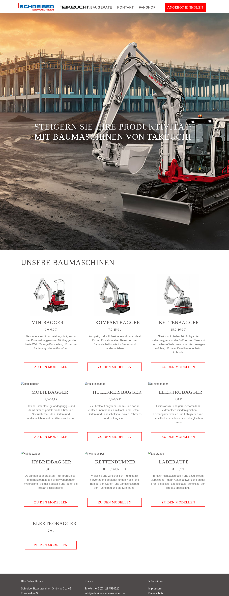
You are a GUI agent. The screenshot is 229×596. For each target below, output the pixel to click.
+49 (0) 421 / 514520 (107, 590)
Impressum (154, 590)
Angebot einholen (185, 7)
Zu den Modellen (51, 368)
